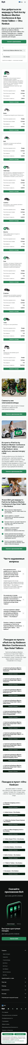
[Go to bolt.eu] (3, 2)
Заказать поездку (14, 102)
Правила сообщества (7, 1030)
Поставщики (5, 1012)
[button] (23, 574)
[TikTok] (26, 1009)
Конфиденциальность (7, 1018)
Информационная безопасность (10, 1027)
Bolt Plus (5, 975)
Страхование (5, 1021)
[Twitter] (13, 1009)
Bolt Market (5, 969)
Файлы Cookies (5, 1024)
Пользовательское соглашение (9, 1015)
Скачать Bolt (14, 938)
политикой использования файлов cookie (10, 1040)
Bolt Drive (5, 963)
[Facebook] (8, 1009)
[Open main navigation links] (25, 2)
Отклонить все (20, 1034)
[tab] (11, 923)
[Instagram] (17, 1009)
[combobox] (14, 50)
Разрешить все (8, 1034)
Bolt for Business (7, 972)
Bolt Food (5, 966)
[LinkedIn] (21, 1009)
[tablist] (14, 923)
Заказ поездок (6, 954)
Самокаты (5, 957)
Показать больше (13, 673)
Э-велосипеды (6, 960)
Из (2, 47)
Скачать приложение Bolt (14, 414)
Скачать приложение (14, 41)
